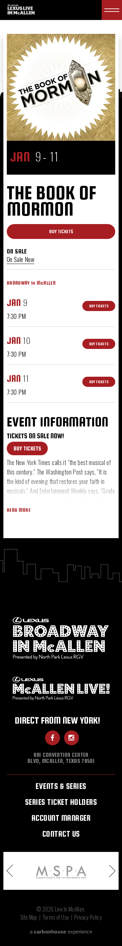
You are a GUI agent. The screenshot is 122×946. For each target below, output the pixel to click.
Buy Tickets (61, 231)
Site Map (28, 917)
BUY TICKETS (27, 448)
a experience (61, 931)
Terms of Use (56, 917)
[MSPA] (61, 871)
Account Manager (61, 817)
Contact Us (61, 833)
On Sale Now (20, 259)
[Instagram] (71, 737)
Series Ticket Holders (61, 802)
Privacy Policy (87, 917)
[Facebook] (52, 737)
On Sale (17, 251)
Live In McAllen (22, 9)
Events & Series (61, 786)
